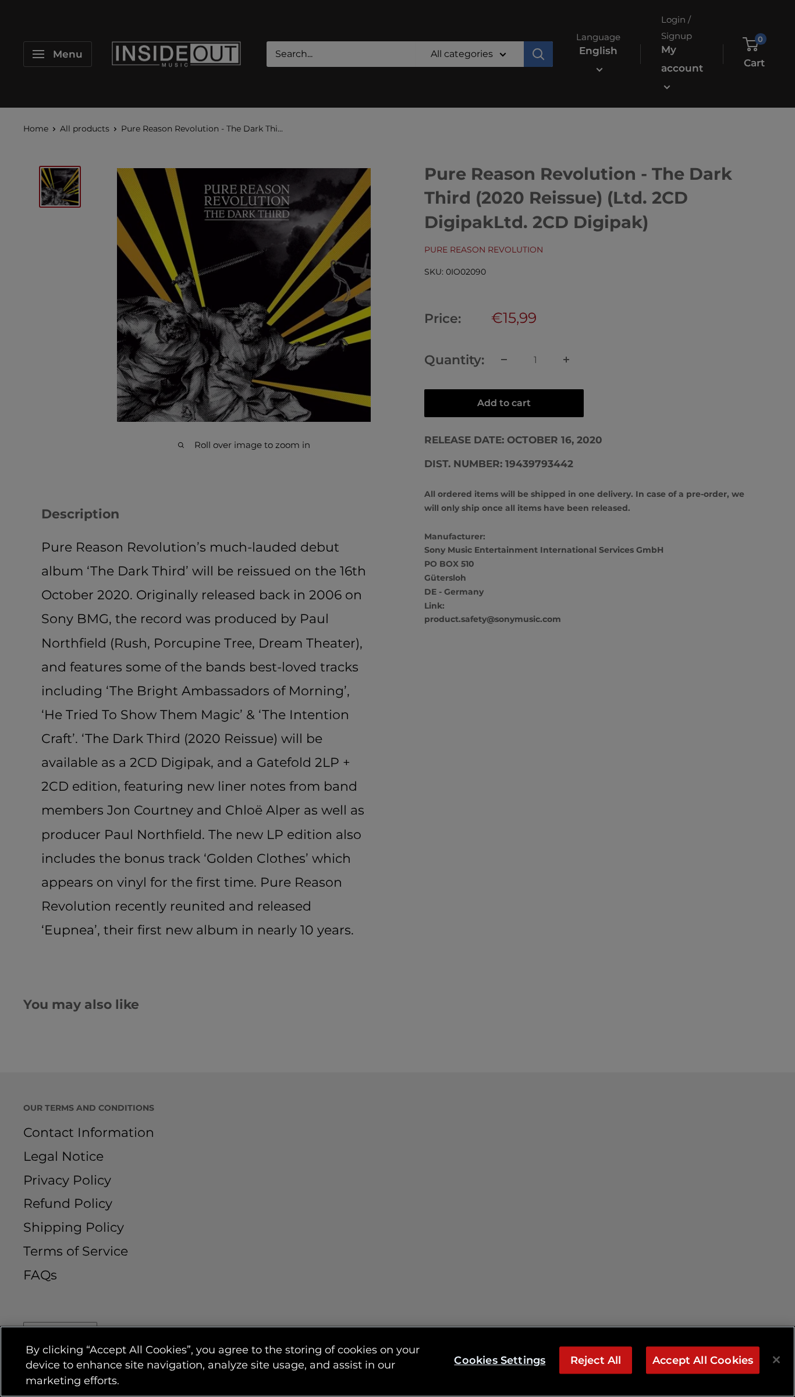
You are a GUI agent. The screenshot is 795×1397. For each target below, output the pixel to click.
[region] (397, 1361)
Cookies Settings (499, 1360)
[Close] (776, 1360)
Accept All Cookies (702, 1360)
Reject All (596, 1360)
